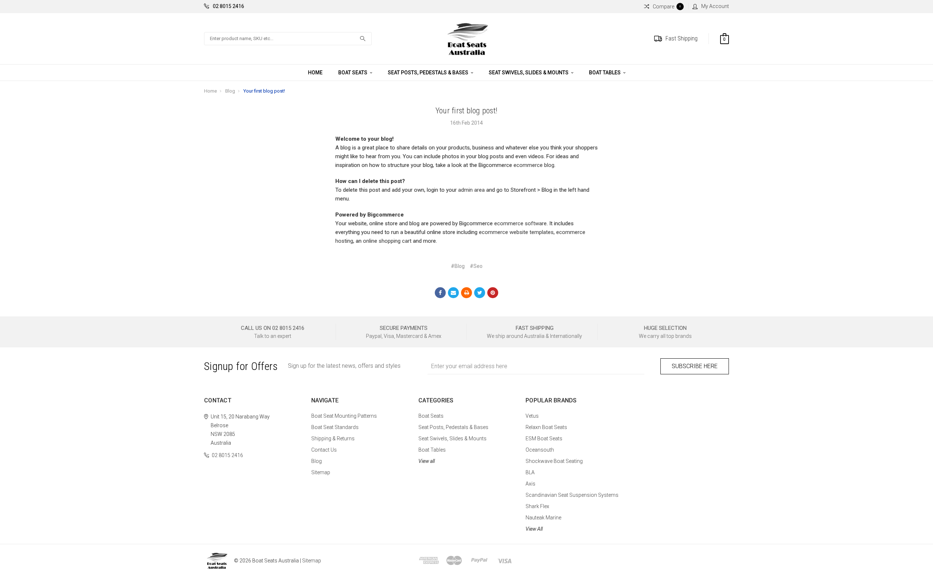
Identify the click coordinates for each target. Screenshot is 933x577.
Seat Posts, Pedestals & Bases (428, 72)
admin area (471, 190)
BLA (530, 472)
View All (534, 529)
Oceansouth (540, 450)
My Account (715, 6)
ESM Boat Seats (544, 438)
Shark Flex (537, 506)
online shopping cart (387, 241)
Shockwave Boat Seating (554, 461)
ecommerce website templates (516, 232)
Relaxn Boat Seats (546, 427)
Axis (530, 484)
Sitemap (320, 472)
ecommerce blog (534, 165)
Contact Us (324, 450)
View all (426, 461)
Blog (230, 91)
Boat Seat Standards (335, 427)
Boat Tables (605, 72)
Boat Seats (353, 72)
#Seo (476, 266)
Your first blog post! (264, 91)
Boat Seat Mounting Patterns (344, 416)
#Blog (458, 266)
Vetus (532, 416)
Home (315, 72)
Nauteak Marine (543, 518)
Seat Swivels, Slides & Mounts (529, 72)
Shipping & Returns (333, 438)
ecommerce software (520, 223)
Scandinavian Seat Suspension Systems (572, 495)
